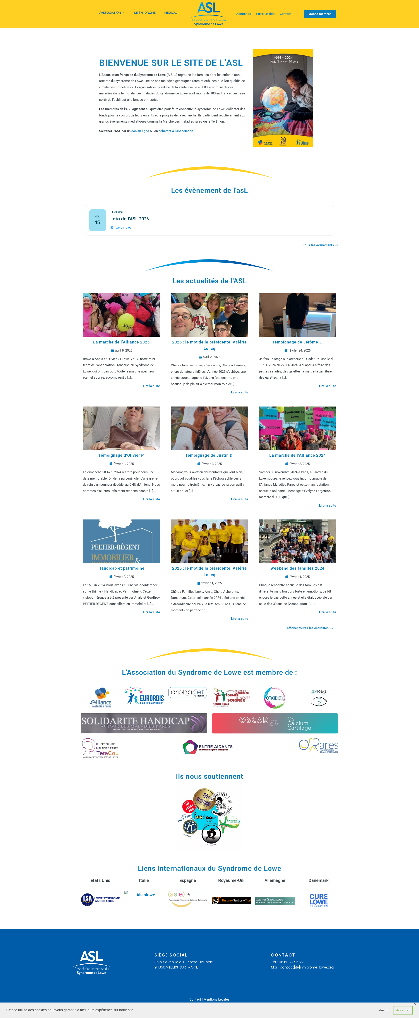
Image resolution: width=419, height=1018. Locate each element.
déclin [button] (383, 1010)
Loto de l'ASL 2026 (129, 218)
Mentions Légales (217, 999)
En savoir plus (121, 227)
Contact (195, 999)
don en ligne (140, 131)
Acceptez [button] (403, 1010)
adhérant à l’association (176, 131)
